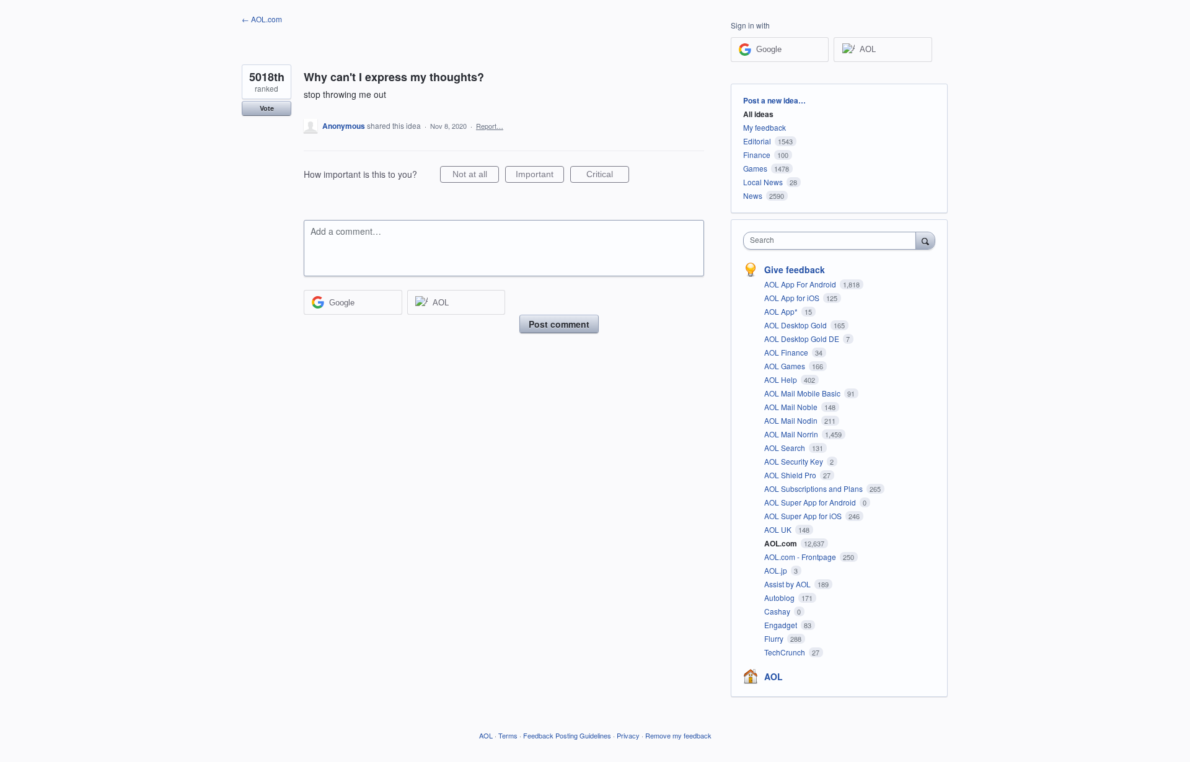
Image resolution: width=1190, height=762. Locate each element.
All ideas (758, 114)
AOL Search (785, 447)
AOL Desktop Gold (796, 325)
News (752, 195)
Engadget (781, 625)
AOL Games (785, 366)
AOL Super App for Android (811, 502)
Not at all (475, 176)
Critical (607, 176)
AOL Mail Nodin (791, 420)
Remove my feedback (678, 735)
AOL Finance (787, 352)
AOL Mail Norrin (792, 434)
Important (540, 176)
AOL (773, 676)
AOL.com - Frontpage (801, 556)
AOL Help (781, 379)
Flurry (774, 638)
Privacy (628, 735)
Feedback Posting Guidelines (567, 735)
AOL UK (778, 529)
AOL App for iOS (792, 297)
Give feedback (794, 269)
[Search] (925, 240)
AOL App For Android (801, 284)
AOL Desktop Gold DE (802, 338)
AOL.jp (776, 570)
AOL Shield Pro (791, 475)
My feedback (764, 127)
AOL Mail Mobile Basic (803, 393)
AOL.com (781, 543)
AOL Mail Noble (791, 406)
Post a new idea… (774, 100)
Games (755, 168)
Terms (508, 735)
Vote (267, 108)
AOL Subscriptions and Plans (814, 488)
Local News (763, 182)
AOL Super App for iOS (804, 515)
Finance (756, 154)
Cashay (778, 611)
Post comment (559, 324)
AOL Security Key (794, 461)
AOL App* (782, 311)
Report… (489, 126)
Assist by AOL (788, 584)
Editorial (757, 141)
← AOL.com (262, 19)
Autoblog (780, 597)
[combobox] (832, 240)
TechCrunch (785, 652)
